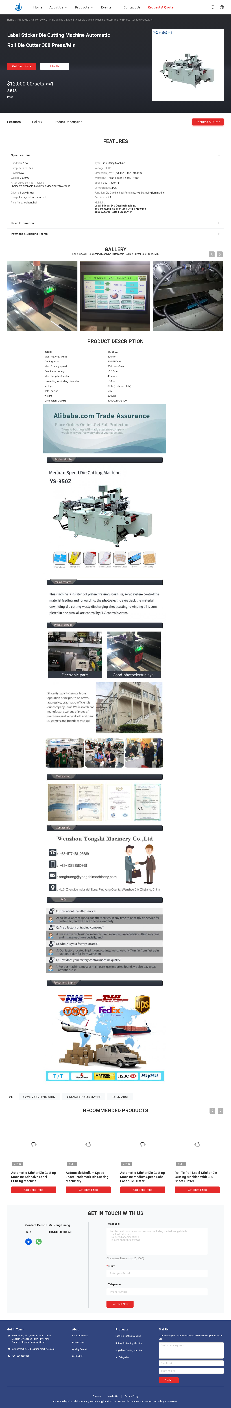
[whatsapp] (38, 1241)
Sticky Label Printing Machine (84, 1096)
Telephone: (114, 1284)
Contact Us (77, 1356)
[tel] (48, 1241)
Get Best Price (21, 66)
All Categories (122, 1357)
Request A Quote (208, 122)
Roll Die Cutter (120, 1096)
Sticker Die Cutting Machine (47, 19)
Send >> (169, 1380)
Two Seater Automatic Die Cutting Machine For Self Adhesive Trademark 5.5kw (31, 1177)
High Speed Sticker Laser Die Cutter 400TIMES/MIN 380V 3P (87, 1177)
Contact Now (120, 1304)
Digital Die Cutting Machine (129, 1350)
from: (111, 1266)
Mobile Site (113, 1396)
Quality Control (79, 1349)
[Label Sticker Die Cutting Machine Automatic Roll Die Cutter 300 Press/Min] (188, 65)
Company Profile (80, 1335)
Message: (114, 1223)
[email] (28, 1241)
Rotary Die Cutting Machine (129, 1343)
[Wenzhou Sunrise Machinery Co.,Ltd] (18, 6)
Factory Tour (78, 1342)
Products (23, 19)
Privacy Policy (131, 1396)
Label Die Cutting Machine (128, 1336)
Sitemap (97, 1396)
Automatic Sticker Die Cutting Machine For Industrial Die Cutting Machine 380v (142, 1177)
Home (10, 19)
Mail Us (54, 66)
